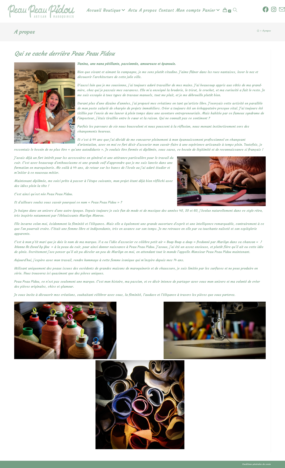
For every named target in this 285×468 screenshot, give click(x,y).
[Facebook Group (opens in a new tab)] (265, 9)
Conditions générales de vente (256, 464)
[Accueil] (258, 30)
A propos (266, 30)
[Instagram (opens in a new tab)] (274, 9)
